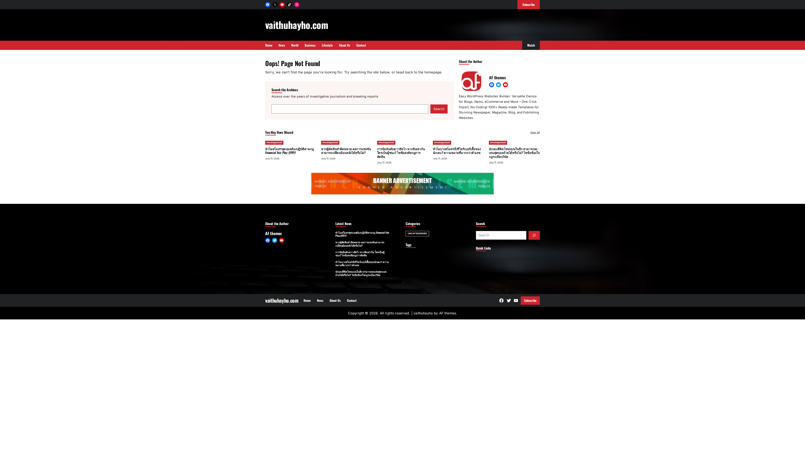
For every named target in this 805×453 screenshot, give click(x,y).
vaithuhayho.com (296, 25)
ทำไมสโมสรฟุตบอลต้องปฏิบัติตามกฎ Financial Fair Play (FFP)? (289, 150)
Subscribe (530, 300)
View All (535, 132)
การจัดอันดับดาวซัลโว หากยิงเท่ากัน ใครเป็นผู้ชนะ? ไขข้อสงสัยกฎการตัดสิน (401, 152)
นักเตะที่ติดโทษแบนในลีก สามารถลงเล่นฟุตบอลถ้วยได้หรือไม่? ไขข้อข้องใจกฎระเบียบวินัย (514, 152)
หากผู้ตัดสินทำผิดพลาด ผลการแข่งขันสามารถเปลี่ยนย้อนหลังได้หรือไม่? (346, 150)
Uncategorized (274, 142)
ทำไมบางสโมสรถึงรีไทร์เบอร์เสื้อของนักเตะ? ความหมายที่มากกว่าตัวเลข (457, 150)
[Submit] (534, 235)
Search (439, 109)
